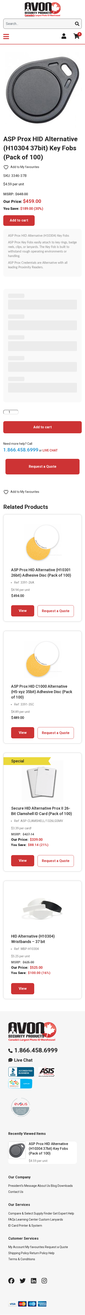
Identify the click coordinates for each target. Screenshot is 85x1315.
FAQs (11, 1219)
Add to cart (19, 220)
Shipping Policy (18, 1253)
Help (51, 1253)
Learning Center (27, 1219)
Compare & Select (20, 1213)
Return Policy (39, 1253)
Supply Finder (43, 1213)
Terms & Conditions (21, 1259)
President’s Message (22, 1185)
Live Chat (23, 1060)
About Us (43, 1185)
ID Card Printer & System (25, 1225)
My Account (16, 1247)
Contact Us (15, 1192)
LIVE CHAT (50, 450)
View (23, 611)
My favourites (34, 1247)
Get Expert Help (63, 1213)
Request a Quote (42, 466)
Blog (54, 1185)
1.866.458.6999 (36, 1050)
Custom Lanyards (51, 1219)
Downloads (65, 1185)
